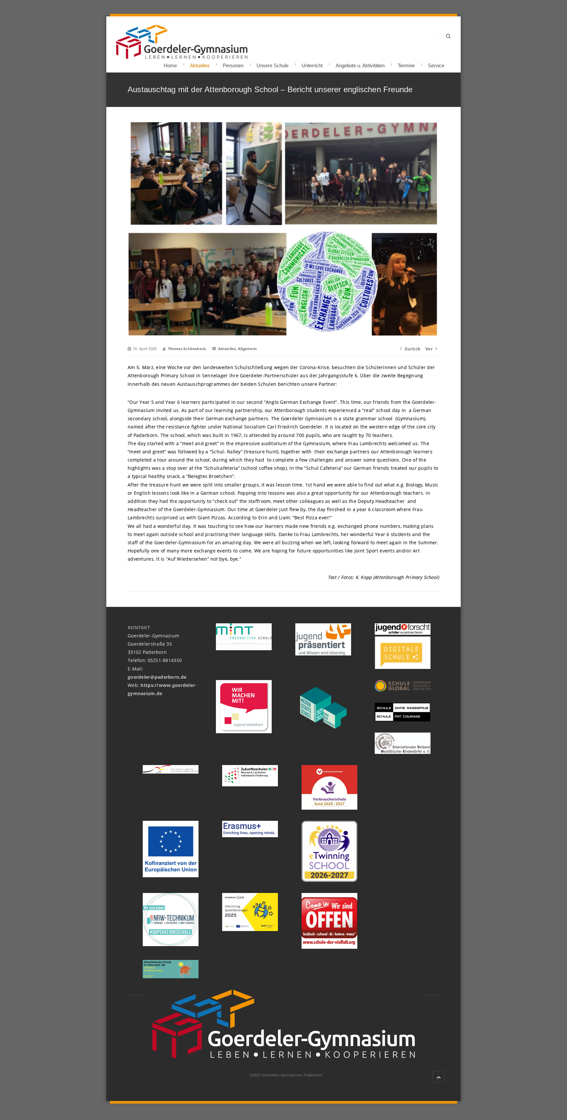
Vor (429, 349)
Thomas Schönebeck (187, 348)
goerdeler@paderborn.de (157, 677)
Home (170, 63)
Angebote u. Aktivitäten (360, 63)
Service (436, 63)
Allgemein (247, 348)
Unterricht (312, 63)
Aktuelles (200, 63)
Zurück (412, 349)
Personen (233, 63)
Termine (406, 63)
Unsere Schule (272, 63)
